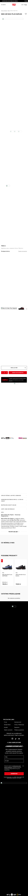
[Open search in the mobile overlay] (3, 5)
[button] (22, 4)
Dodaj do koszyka (17, 372)
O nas (5, 722)
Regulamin (16, 727)
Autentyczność (17, 722)
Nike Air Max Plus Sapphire (7, 575)
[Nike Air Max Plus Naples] (9, 308)
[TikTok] (15, 739)
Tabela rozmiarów (22, 251)
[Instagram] (12, 739)
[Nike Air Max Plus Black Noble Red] (21, 308)
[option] (14, 24)
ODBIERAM (14, 773)
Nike (9, 10)
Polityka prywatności (19, 730)
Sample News (7, 724)
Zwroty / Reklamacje (19, 724)
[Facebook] (8, 739)
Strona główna (4, 10)
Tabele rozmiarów (8, 730)
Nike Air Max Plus (13, 10)
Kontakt (6, 727)
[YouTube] (19, 739)
